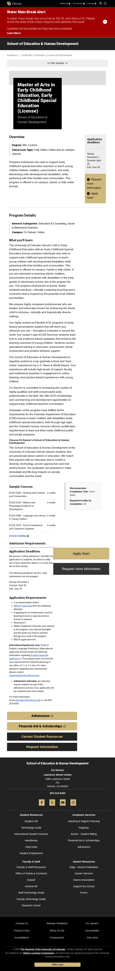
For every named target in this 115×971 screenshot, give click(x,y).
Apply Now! (81, 553)
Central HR (31, 886)
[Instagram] (73, 807)
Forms (83, 892)
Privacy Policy (22, 930)
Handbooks (31, 840)
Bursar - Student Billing (84, 834)
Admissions (83, 847)
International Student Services (31, 834)
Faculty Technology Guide (31, 899)
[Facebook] (42, 807)
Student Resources (31, 815)
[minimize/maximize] (105, 21)
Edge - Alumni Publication (83, 867)
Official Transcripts (23, 606)
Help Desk (31, 847)
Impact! (31, 880)
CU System (92, 923)
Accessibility (92, 930)
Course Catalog (17, 536)
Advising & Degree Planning (84, 821)
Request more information (81, 569)
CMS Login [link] (57, 964)
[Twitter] (52, 807)
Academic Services (83, 815)
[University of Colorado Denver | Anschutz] (14, 3)
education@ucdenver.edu (28, 700)
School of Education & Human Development (42, 44)
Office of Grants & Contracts (31, 873)
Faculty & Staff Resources (31, 867)
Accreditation (21, 937)
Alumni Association (83, 880)
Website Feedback (57, 923)
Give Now (92, 937)
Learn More (14, 33)
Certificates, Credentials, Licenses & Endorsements (46, 55)
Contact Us (22, 923)
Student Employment (31, 853)
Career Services (84, 873)
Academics (12, 55)
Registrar (84, 827)
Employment (57, 937)
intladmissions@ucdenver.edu (24, 675)
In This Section (55, 63)
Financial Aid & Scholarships (84, 840)
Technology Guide (31, 827)
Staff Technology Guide (31, 892)
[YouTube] (63, 807)
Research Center (31, 905)
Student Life (31, 821)
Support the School (84, 886)
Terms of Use (57, 930)
